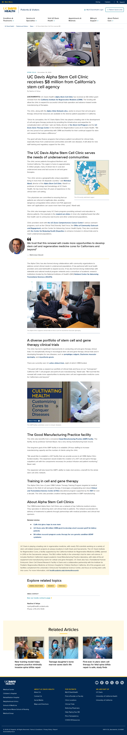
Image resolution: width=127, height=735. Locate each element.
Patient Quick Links (115, 10)
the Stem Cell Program (79, 125)
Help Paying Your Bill (72, 712)
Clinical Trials (69, 704)
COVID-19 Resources (72, 720)
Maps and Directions (41, 704)
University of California (104, 700)
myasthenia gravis (46, 357)
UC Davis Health (9, 26)
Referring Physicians (72, 708)
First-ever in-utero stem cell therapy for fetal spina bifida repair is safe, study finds (97, 664)
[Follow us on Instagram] (116, 682)
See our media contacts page (38, 598)
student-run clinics (63, 214)
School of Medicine (10, 705)
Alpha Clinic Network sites (57, 111)
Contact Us (38, 696)
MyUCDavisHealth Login (93, 10)
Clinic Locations (70, 700)
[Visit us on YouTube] (97, 682)
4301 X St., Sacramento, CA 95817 (113, 729)
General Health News (36, 586)
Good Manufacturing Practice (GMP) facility (76, 439)
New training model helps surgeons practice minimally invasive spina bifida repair (28, 664)
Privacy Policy (48, 729)
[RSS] (121, 682)
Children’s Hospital (10, 693)
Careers (107, 2)
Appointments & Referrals (75, 19)
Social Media (38, 700)
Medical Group (8, 713)
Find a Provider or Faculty (74, 696)
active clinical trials (56, 363)
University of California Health (106, 696)
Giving (98, 2)
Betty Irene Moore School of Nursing (16, 709)
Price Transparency (71, 716)
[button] (63, 402)
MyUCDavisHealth (71, 692)
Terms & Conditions (36, 729)
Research (51, 586)
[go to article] (29, 648)
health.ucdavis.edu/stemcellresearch (64, 570)
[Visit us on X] (111, 682)
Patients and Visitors (22, 26)
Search (121, 2)
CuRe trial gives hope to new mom (47, 524)
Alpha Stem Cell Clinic (64, 97)
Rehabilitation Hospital (11, 697)
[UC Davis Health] (10, 682)
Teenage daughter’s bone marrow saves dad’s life (61, 663)
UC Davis (99, 692)
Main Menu (7, 2)
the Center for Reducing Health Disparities (47, 231)
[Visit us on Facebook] (101, 682)
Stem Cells (31, 72)
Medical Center (8, 689)
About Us (37, 692)
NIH (91, 490)
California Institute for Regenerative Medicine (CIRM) (61, 99)
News (31, 26)
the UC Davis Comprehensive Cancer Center (65, 222)
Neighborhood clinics (10, 701)
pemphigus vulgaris (71, 354)
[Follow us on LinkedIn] (106, 682)
